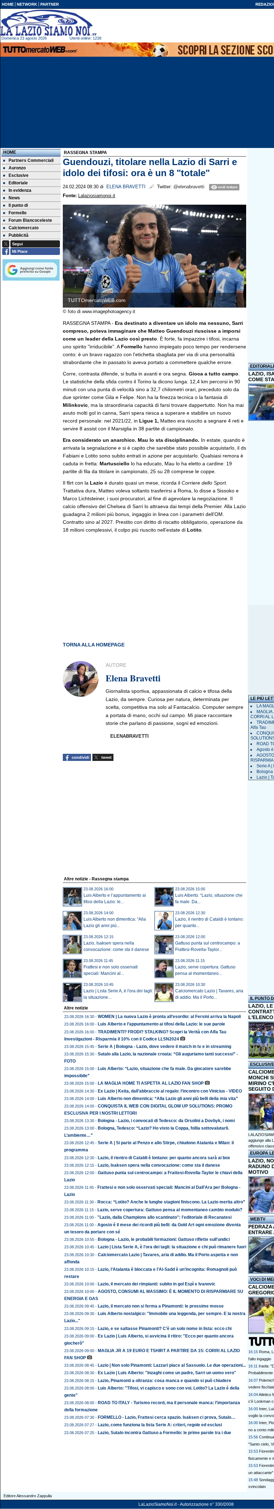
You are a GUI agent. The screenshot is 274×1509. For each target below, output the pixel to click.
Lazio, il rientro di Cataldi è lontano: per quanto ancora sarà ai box (164, 1157)
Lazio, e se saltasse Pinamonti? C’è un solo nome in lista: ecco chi (165, 1328)
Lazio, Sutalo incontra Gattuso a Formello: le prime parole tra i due (164, 1432)
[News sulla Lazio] (48, 23)
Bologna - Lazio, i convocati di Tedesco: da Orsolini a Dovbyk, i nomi (166, 1120)
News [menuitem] (14, 197)
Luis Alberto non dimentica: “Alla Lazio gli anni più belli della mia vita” (168, 1098)
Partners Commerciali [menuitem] (31, 160)
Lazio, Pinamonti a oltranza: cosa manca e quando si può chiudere (164, 1380)
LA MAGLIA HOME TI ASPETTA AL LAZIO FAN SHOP (151, 1083)
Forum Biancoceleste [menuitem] (30, 220)
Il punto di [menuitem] (18, 205)
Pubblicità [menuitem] (19, 235)
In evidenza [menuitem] (20, 190)
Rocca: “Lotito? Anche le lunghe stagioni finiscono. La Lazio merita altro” (171, 1201)
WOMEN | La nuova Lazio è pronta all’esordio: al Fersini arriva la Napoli (169, 1016)
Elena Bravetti (126, 186)
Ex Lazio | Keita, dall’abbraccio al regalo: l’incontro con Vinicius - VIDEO (170, 1091)
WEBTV (257, 1219)
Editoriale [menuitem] (18, 182)
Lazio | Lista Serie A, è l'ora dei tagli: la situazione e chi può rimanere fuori (172, 1246)
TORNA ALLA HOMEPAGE (94, 645)
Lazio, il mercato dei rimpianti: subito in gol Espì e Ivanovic (156, 1284)
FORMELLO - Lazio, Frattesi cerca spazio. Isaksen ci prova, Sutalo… (166, 1417)
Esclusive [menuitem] (19, 175)
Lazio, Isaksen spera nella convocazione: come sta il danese (159, 1165)
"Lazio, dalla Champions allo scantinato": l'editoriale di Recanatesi (164, 1217)
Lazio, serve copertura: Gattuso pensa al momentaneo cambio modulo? (169, 1209)
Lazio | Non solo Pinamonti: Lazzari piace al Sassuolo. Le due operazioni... (172, 1365)
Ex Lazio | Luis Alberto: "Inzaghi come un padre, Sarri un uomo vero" (167, 1372)
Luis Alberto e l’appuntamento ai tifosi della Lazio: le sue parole (161, 1024)
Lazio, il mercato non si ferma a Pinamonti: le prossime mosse (161, 1306)
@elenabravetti (188, 186)
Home (9, 152)
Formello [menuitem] (17, 212)
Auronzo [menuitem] (17, 167)
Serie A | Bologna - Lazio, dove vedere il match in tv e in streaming (164, 1046)
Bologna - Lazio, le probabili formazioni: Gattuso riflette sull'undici (164, 1239)
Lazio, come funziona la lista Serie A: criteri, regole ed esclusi (160, 1424)
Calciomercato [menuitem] (24, 227)
